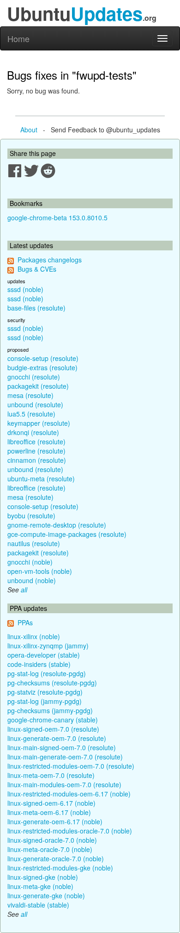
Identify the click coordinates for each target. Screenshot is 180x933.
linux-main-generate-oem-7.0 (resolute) (65, 756)
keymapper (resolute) (38, 423)
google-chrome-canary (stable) (52, 719)
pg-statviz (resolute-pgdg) (45, 692)
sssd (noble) (25, 289)
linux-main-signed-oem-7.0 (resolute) (61, 747)
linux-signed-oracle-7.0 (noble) (52, 840)
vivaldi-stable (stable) (38, 904)
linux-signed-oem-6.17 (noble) (51, 803)
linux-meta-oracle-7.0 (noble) (49, 849)
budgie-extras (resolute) (42, 367)
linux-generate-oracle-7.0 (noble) (55, 858)
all (24, 589)
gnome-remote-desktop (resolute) (56, 524)
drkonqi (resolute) (33, 432)
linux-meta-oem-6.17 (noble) (49, 812)
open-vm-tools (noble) (39, 571)
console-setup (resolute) (42, 358)
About (28, 129)
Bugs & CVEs (37, 269)
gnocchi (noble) (30, 561)
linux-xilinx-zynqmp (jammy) (48, 645)
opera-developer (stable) (43, 654)
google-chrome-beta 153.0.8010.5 (57, 217)
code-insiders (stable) (39, 664)
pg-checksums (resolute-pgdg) (52, 682)
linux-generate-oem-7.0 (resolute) (56, 738)
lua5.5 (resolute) (31, 413)
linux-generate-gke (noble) (46, 895)
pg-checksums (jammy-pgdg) (50, 710)
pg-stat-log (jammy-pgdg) (44, 701)
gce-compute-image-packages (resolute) (66, 534)
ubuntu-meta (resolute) (41, 478)
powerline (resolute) (36, 450)
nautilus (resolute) (33, 543)
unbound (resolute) (35, 404)
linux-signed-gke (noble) (42, 877)
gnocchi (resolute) (33, 376)
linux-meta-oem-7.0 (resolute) (51, 775)
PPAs (25, 622)
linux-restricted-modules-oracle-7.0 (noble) (69, 830)
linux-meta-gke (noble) (40, 886)
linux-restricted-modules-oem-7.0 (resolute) (70, 766)
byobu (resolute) (31, 515)
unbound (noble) (31, 580)
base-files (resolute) (36, 307)
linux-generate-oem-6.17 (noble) (54, 821)
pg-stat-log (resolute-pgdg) (46, 673)
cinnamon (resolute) (36, 460)
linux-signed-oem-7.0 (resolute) (53, 729)
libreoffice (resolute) (36, 441)
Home (18, 38)
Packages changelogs (50, 259)
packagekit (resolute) (38, 386)
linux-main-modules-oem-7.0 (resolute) (64, 784)
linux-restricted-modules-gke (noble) (60, 867)
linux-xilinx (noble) (33, 636)
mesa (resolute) (30, 395)
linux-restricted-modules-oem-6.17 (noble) (69, 793)
